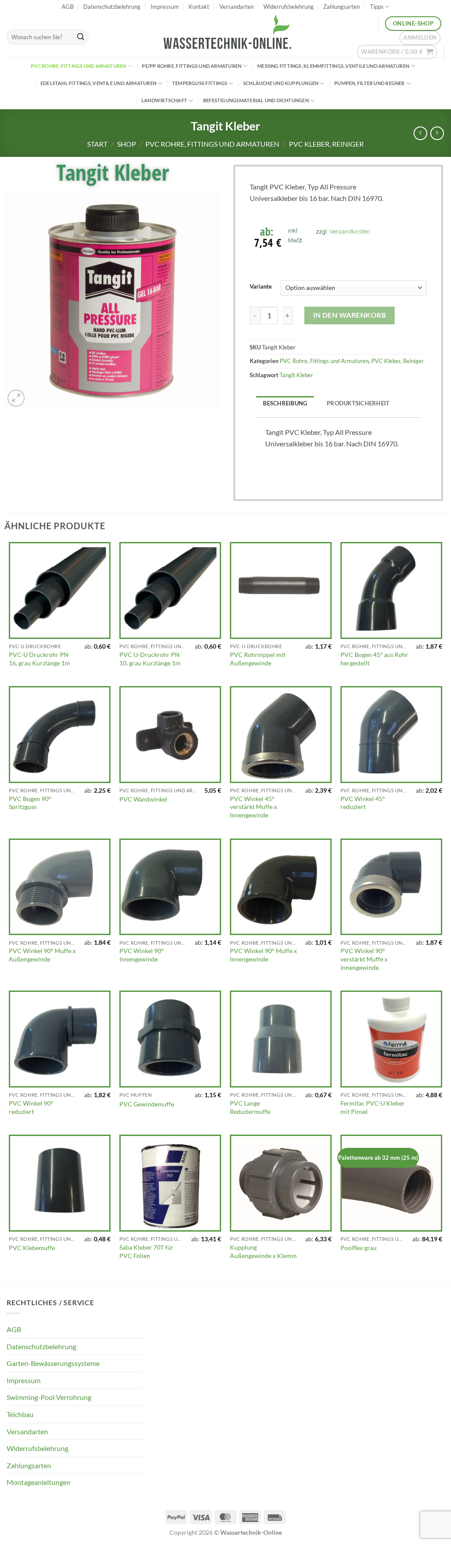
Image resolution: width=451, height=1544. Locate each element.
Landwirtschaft (164, 100)
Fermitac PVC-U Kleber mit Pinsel (372, 1107)
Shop (126, 144)
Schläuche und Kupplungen (280, 83)
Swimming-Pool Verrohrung (49, 1397)
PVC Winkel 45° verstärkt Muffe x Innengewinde (253, 807)
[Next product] (420, 133)
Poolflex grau (358, 1247)
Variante (261, 287)
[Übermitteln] (80, 37)
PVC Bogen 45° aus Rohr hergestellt (374, 659)
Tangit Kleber (296, 375)
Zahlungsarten (341, 6)
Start (97, 144)
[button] (419, 38)
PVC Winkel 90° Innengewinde (141, 955)
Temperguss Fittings (199, 83)
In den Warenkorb (349, 315)
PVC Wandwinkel (143, 799)
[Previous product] (437, 133)
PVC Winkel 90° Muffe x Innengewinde (263, 955)
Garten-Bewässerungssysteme (53, 1363)
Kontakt (199, 6)
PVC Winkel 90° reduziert (31, 1107)
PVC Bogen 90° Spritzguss (30, 803)
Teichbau (20, 1414)
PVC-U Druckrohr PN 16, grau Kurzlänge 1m (39, 659)
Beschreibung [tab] (285, 403)
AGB (68, 6)
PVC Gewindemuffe (146, 1104)
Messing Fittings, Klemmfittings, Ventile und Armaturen (333, 66)
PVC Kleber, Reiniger (326, 144)
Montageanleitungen (38, 1482)
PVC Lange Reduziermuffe (250, 1107)
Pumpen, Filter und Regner (369, 83)
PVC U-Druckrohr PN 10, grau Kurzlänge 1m (150, 659)
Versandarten (236, 6)
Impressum (165, 6)
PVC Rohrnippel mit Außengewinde (257, 659)
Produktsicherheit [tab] (358, 403)
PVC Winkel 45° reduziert (362, 803)
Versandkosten (349, 231)
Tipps (377, 6)
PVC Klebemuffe (32, 1247)
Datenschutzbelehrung (111, 6)
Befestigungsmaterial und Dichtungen (256, 100)
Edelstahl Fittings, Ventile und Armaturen (98, 83)
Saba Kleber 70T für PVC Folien (146, 1251)
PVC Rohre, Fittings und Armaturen (78, 66)
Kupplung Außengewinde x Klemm (263, 1251)
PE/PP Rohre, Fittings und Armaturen (191, 66)
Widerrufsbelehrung (288, 6)
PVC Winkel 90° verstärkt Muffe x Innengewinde (364, 959)
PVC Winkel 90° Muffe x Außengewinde (42, 955)
